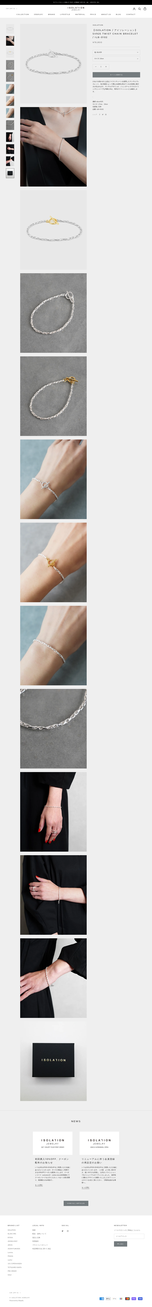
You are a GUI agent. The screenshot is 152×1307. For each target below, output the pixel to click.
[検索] (139, 8)
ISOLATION (12, 1230)
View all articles (76, 1203)
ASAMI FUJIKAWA (14, 1249)
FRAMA (10, 1256)
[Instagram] (68, 1231)
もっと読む (39, 1185)
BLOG (118, 14)
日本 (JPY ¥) (10, 8)
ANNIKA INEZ (12, 1241)
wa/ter (10, 1260)
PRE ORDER (12, 1271)
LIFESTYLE (65, 14)
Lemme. (10, 1252)
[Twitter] (102, 114)
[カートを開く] (145, 8)
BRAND (51, 14)
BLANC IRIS (12, 1234)
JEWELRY (38, 14)
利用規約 (35, 1241)
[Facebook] (99, 114)
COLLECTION (23, 14)
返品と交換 (36, 1238)
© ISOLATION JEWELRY (20, 1297)
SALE (10, 1275)
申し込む (120, 1244)
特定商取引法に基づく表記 (41, 1249)
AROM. (10, 1245)
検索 (34, 1230)
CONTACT (130, 14)
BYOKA (10, 1238)
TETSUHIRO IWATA (14, 1267)
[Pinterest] (106, 114)
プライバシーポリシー (40, 1245)
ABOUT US (106, 14)
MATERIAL (80, 14)
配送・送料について (39, 1234)
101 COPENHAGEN (15, 1264)
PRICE (93, 14)
